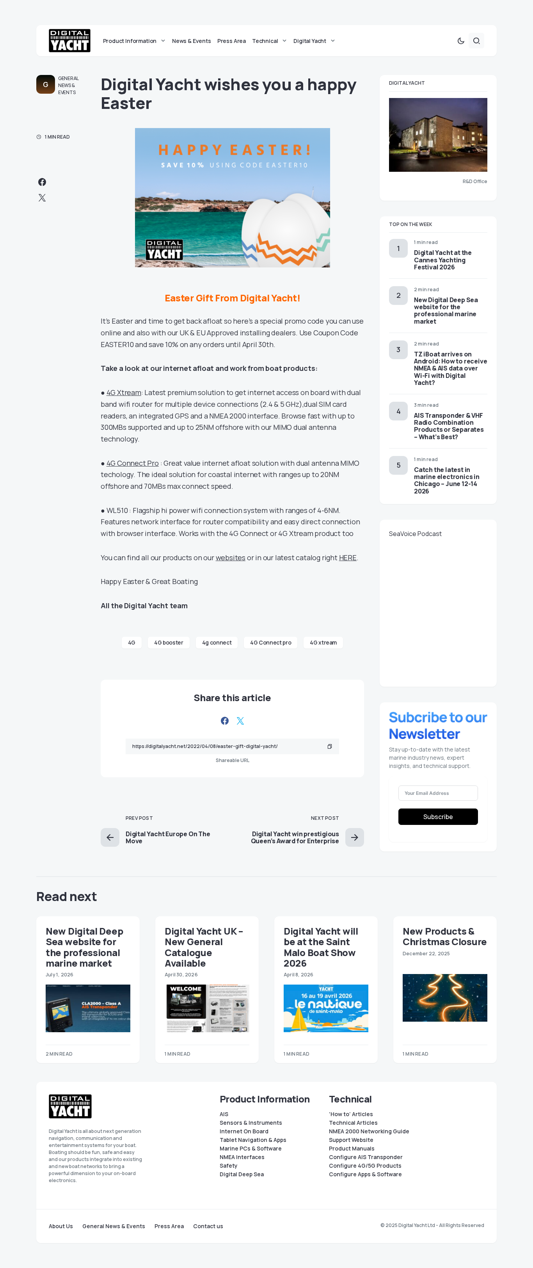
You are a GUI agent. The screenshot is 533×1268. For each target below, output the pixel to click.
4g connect (217, 642)
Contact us (208, 1226)
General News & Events (68, 85)
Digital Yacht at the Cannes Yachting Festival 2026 (443, 259)
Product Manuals (352, 1148)
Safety (229, 1165)
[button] (461, 40)
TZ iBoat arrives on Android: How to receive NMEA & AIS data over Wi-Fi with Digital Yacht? (450, 368)
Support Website (351, 1140)
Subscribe (438, 816)
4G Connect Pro (133, 463)
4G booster (168, 642)
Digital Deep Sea (242, 1174)
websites (230, 557)
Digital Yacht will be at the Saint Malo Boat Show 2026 (321, 946)
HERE (348, 557)
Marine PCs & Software (251, 1148)
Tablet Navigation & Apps (253, 1140)
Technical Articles (353, 1123)
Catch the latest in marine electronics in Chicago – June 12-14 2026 (447, 480)
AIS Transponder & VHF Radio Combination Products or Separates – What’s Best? (449, 426)
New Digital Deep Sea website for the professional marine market (446, 311)
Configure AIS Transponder (366, 1157)
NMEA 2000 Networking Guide (369, 1131)
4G (131, 642)
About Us (61, 1226)
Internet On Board (244, 1131)
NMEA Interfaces (242, 1157)
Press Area (169, 1226)
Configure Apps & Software (365, 1174)
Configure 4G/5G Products (365, 1165)
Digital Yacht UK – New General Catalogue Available (204, 946)
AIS (224, 1114)
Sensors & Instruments (251, 1123)
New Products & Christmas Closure (445, 936)
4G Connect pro (270, 642)
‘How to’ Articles (351, 1114)
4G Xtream (124, 392)
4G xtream (323, 642)
